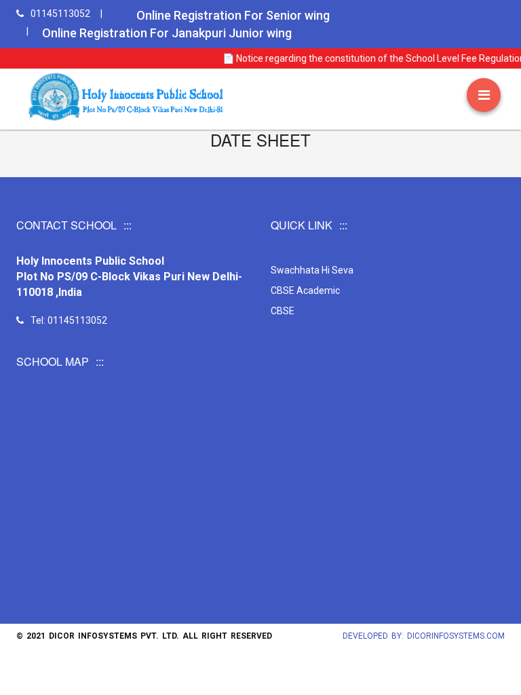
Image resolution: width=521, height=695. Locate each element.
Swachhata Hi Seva (312, 270)
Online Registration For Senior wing (233, 15)
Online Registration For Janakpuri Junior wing (167, 33)
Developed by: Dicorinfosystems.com (424, 636)
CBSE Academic (305, 290)
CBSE (282, 310)
